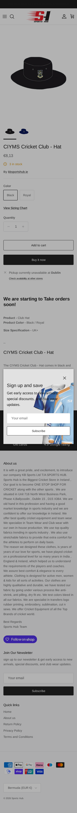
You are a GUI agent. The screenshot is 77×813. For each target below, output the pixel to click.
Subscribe (38, 431)
